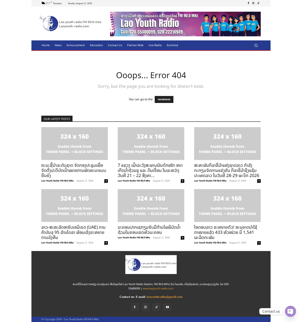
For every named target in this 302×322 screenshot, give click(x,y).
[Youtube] (167, 307)
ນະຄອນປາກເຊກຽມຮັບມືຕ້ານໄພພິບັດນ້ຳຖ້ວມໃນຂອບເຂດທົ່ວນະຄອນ (149, 230)
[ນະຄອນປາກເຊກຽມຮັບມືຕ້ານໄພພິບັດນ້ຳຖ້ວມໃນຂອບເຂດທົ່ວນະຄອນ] (151, 205)
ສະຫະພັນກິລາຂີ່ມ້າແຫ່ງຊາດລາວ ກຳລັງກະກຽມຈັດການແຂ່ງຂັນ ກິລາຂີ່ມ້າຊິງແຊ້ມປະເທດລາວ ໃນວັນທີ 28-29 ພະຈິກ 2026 (226, 170)
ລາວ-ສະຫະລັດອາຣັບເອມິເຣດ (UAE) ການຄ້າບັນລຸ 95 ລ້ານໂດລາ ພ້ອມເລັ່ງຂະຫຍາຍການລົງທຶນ (73, 232)
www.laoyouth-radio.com (158, 288)
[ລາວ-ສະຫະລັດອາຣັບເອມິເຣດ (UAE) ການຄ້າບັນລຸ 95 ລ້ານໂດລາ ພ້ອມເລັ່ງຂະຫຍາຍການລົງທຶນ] (74, 205)
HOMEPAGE (164, 99)
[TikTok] (258, 3)
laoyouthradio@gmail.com (165, 296)
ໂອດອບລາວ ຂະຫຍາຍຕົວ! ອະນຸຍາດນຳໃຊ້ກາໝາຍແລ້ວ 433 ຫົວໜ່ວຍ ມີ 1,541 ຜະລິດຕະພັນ (225, 232)
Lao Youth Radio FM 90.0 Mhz (57, 181)
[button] (256, 45)
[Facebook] (248, 3)
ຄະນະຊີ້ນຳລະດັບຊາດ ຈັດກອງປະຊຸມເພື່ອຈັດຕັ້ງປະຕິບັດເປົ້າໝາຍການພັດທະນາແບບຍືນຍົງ (73, 170)
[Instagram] (253, 3)
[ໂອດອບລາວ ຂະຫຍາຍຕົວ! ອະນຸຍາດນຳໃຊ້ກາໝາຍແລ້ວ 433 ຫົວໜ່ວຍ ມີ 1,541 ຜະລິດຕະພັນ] (227, 205)
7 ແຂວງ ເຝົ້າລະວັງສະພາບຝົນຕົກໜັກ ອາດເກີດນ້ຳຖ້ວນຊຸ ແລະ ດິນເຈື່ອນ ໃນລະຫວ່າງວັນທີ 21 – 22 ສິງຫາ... (150, 170)
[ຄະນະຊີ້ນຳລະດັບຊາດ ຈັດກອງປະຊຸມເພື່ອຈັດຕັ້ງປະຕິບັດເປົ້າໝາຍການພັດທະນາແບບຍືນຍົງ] (74, 143)
